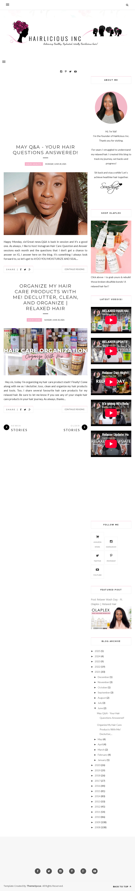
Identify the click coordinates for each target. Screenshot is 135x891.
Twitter (97, 561)
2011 (97, 811)
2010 (97, 816)
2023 (97, 661)
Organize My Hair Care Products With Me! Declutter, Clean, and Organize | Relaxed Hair (45, 297)
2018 (97, 775)
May (100, 739)
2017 (97, 780)
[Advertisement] (45, 101)
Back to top (121, 886)
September (104, 692)
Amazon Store (97, 544)
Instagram (111, 547)
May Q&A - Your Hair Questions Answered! (45, 149)
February (102, 754)
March (101, 749)
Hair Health (33, 164)
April (100, 744)
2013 (97, 801)
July (100, 702)
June (100, 708)
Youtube (97, 575)
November (103, 682)
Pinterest (111, 561)
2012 (97, 806)
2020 (97, 765)
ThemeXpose (34, 885)
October (102, 687)
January (102, 759)
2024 (97, 656)
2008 (97, 827)
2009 (97, 822)
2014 (97, 796)
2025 (97, 650)
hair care (34, 320)
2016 (97, 785)
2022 (97, 666)
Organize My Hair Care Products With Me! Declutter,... (109, 729)
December (103, 677)
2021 (97, 671)
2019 (97, 770)
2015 (97, 791)
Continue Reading (75, 269)
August (102, 697)
